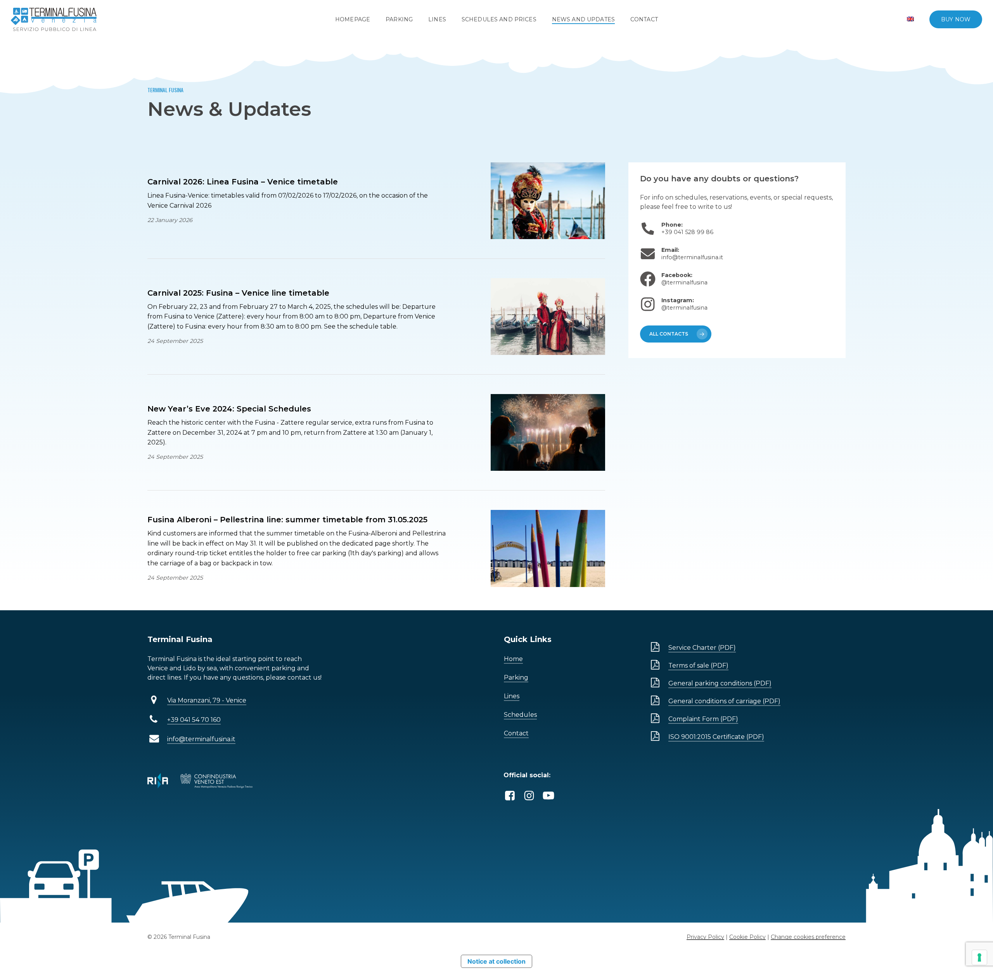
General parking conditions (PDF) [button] (720, 683)
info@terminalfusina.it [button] (201, 739)
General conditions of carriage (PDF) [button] (724, 701)
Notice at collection (496, 961)
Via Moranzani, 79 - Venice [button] (206, 700)
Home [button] (513, 659)
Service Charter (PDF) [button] (702, 647)
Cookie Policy (747, 936)
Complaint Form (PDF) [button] (703, 719)
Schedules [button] (520, 714)
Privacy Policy (705, 936)
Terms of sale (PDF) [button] (698, 665)
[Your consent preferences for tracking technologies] (979, 957)
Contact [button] (516, 733)
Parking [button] (516, 677)
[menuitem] (910, 19)
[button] (675, 334)
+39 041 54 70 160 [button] (194, 719)
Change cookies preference (808, 936)
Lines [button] (511, 696)
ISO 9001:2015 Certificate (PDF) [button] (716, 736)
